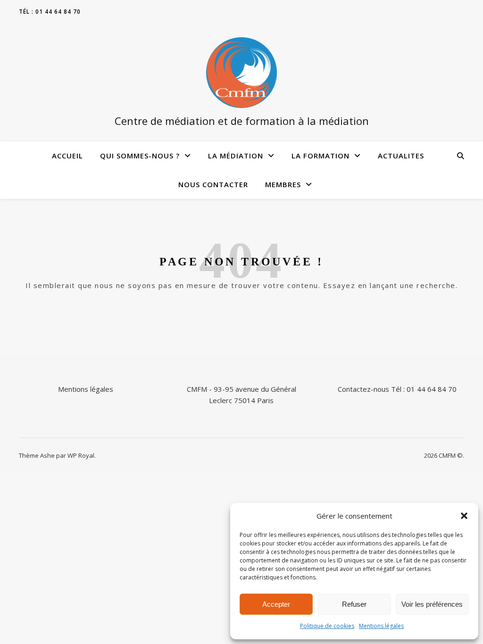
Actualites (401, 155)
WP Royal (80, 455)
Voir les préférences (432, 604)
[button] (464, 515)
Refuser (354, 604)
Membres (283, 184)
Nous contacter (213, 184)
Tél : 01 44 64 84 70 (50, 12)
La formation (320, 155)
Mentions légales (381, 626)
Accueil (67, 155)
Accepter (276, 604)
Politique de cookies (327, 626)
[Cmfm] (241, 72)
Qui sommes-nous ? (140, 155)
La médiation (235, 155)
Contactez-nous (363, 389)
